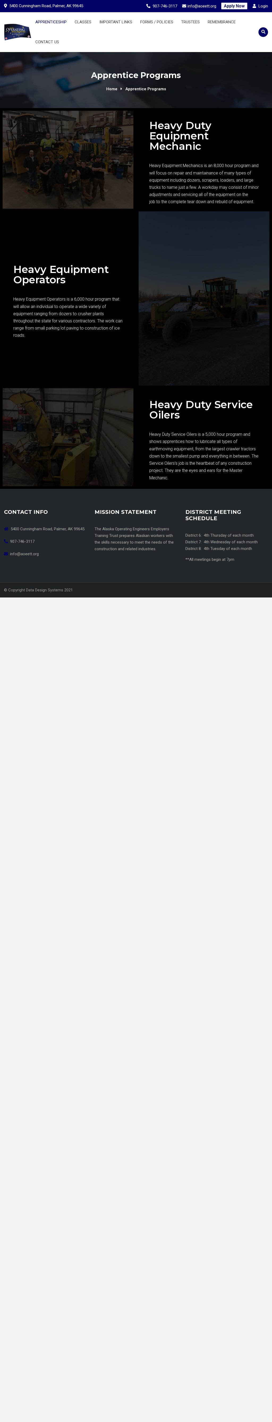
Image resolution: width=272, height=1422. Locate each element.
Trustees (190, 22)
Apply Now (234, 5)
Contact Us (47, 42)
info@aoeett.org (202, 6)
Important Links (115, 22)
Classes (83, 22)
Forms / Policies (156, 22)
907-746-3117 (165, 6)
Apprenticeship (51, 22)
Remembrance (222, 22)
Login (262, 6)
